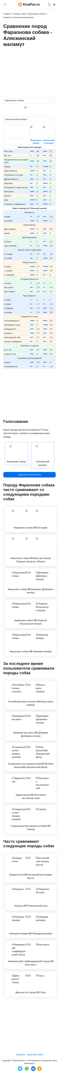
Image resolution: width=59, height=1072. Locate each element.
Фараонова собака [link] (36, 14)
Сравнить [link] (7, 17)
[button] (30, 519)
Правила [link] (20, 1054)
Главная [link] (7, 14)
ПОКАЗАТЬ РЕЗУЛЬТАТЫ (29, 475)
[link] (30, 519)
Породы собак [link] (19, 14)
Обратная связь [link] (35, 1054)
